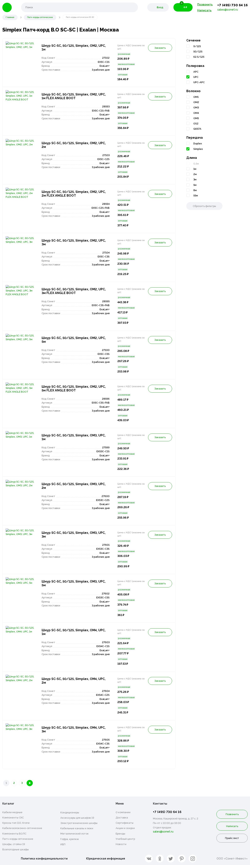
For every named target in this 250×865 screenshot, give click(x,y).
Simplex (198, 148)
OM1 (196, 96)
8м (195, 190)
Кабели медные (12, 812)
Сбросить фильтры (204, 206)
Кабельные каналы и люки (76, 828)
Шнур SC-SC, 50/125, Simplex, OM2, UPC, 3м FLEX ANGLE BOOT (74, 291)
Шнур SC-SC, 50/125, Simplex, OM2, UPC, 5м (74, 339)
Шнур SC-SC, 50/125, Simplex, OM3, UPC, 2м (73, 486)
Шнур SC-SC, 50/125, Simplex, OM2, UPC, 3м (74, 242)
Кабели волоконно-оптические (22, 828)
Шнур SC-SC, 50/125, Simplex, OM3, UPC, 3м (73, 534)
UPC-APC (199, 82)
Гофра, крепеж (69, 839)
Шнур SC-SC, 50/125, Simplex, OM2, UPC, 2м (74, 145)
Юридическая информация (105, 858)
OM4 (196, 112)
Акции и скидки (125, 828)
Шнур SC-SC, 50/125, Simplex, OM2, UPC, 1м (74, 47)
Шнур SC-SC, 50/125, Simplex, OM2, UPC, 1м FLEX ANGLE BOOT (74, 96)
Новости (121, 844)
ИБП (62, 844)
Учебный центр (125, 838)
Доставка (122, 817)
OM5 (196, 118)
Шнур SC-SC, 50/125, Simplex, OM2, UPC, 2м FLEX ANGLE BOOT (74, 193)
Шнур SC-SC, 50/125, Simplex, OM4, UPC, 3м (73, 729)
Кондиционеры (69, 812)
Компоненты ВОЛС (14, 833)
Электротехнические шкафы (78, 823)
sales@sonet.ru (227, 9)
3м (194, 179)
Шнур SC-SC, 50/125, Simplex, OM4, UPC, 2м (73, 680)
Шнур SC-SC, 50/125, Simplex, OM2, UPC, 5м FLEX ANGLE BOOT (74, 388)
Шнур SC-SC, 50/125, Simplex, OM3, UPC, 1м (73, 437)
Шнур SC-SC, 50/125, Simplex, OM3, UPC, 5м (73, 583)
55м (195, 195)
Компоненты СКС (13, 817)
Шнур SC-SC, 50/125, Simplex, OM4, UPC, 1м (73, 632)
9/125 (197, 46)
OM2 (196, 102)
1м (194, 168)
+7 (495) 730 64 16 (232, 5)
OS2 (195, 123)
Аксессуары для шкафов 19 (77, 817)
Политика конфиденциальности (44, 858)
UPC (195, 77)
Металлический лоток (74, 833)
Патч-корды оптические (17, 838)
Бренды (120, 833)
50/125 (197, 51)
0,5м (196, 163)
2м (195, 174)
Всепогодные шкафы (15, 849)
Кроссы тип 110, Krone (16, 822)
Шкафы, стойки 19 (13, 844)
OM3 (196, 107)
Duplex (197, 143)
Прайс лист (232, 838)
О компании (123, 812)
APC (195, 71)
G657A (197, 128)
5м (194, 184)
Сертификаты (124, 822)
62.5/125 (198, 56)
